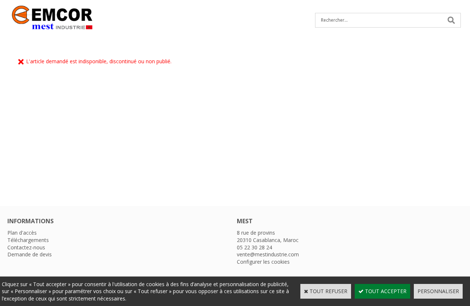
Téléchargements (28, 239)
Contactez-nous (26, 247)
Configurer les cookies (263, 261)
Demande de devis (29, 254)
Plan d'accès (22, 232)
